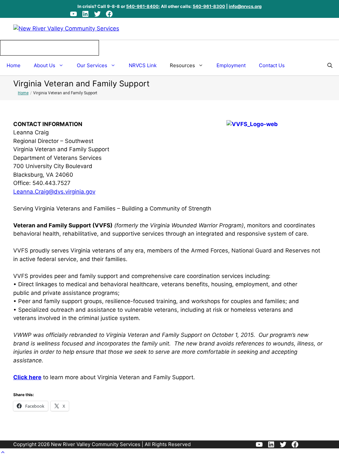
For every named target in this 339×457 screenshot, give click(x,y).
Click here (27, 377)
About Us (44, 65)
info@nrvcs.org (245, 6)
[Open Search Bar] (330, 65)
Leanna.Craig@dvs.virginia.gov (54, 191)
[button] (3, 452)
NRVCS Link (143, 65)
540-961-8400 (142, 6)
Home (14, 65)
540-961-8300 (209, 6)
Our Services (92, 65)
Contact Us (272, 65)
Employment (231, 65)
